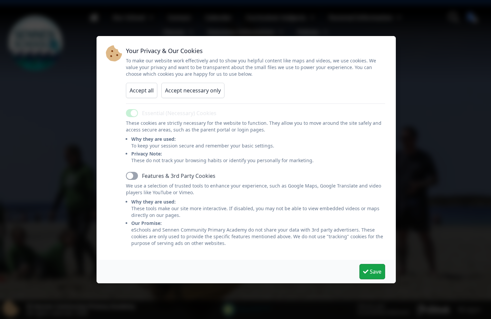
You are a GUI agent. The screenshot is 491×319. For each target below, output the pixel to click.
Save (374, 271)
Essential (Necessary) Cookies (179, 113)
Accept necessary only (193, 90)
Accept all (142, 90)
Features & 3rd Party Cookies (178, 176)
